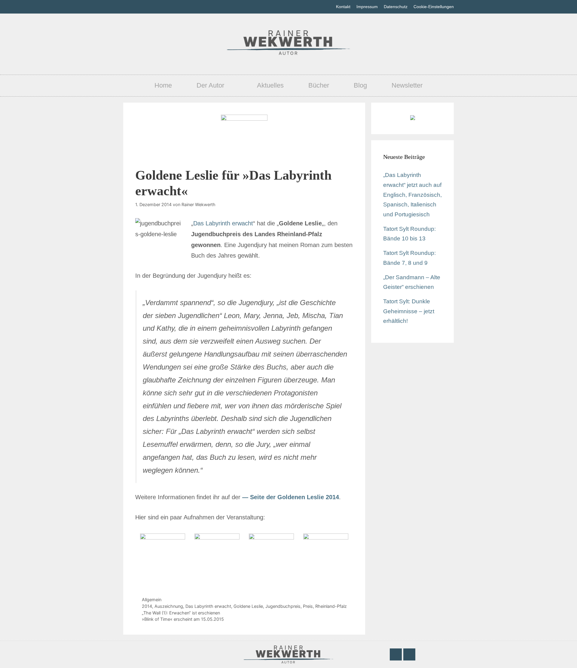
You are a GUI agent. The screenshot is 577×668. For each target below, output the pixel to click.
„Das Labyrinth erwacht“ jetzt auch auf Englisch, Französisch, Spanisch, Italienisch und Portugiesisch (412, 195)
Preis (308, 606)
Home (163, 85)
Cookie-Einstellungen (434, 6)
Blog (360, 85)
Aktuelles (270, 85)
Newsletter (407, 85)
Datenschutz (396, 6)
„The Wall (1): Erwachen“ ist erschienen (181, 612)
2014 (147, 606)
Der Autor (210, 85)
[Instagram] (409, 654)
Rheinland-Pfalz (331, 606)
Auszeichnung (168, 606)
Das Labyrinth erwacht (223, 223)
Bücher (318, 85)
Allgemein (151, 599)
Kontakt (343, 6)
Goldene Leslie (248, 606)
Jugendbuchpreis (283, 606)
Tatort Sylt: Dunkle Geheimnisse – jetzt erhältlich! (408, 311)
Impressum (367, 6)
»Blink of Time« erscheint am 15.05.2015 (183, 619)
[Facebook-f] (396, 654)
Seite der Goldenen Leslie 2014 (294, 497)
